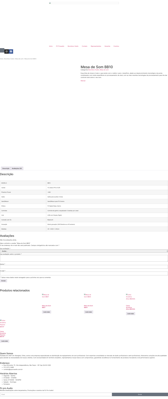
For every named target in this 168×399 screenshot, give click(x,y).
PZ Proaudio (60, 46)
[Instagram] (6, 51)
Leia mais (46, 312)
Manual (83, 81)
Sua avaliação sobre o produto (11, 254)
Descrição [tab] (5, 168)
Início (51, 46)
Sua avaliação (5, 248)
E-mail (2, 270)
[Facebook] (11, 51)
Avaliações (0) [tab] (17, 168)
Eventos (116, 46)
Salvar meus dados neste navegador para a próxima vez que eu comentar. (26, 277)
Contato (84, 46)
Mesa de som (19, 59)
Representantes (96, 46)
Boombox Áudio (73, 46)
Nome (2, 264)
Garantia (107, 46)
